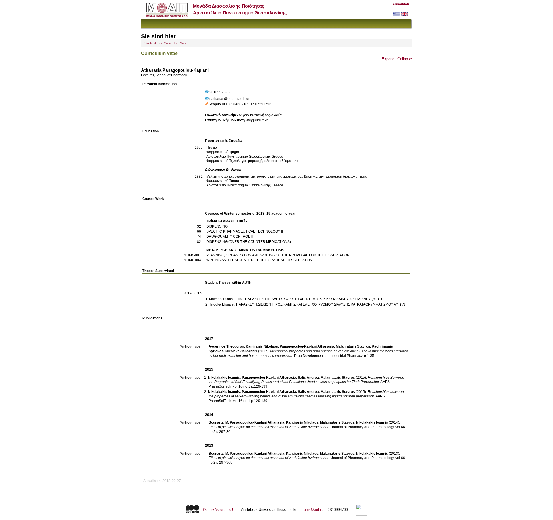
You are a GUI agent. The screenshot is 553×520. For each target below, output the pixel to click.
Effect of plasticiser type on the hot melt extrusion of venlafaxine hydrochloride (269, 427)
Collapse (404, 59)
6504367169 (239, 104)
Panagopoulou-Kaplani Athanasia (307, 346)
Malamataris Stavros (353, 346)
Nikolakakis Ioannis (241, 351)
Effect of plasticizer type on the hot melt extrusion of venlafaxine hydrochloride (269, 458)
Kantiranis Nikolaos (262, 346)
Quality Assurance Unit (220, 510)
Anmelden (400, 4)
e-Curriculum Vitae (174, 43)
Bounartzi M (218, 422)
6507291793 (261, 104)
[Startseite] (166, 16)
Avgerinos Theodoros (226, 346)
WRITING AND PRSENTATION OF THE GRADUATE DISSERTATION (259, 260)
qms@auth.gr (314, 510)
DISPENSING (217, 226)
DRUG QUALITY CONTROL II (229, 237)
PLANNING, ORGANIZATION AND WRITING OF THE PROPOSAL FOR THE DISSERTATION (278, 255)
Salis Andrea (308, 378)
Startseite (151, 43)
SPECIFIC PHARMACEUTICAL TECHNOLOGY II (244, 231)
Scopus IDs (218, 104)
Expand (388, 59)
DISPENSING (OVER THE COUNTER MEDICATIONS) (248, 242)
